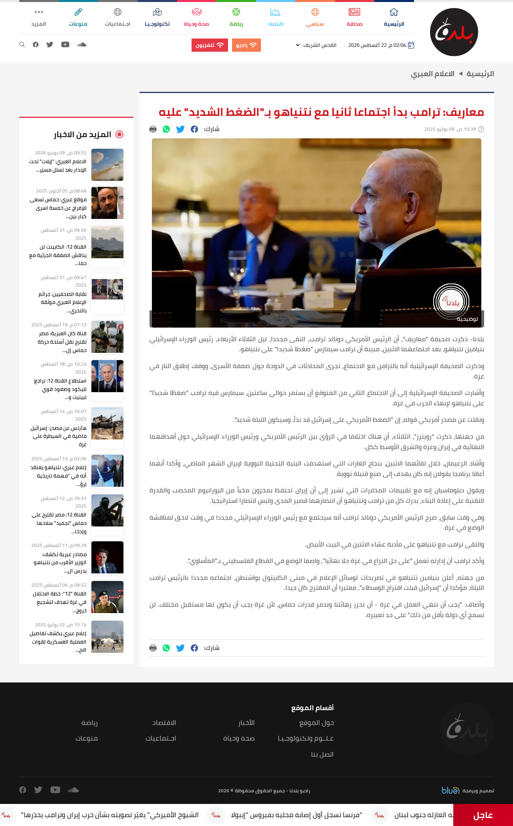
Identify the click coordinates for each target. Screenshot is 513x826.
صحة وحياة (239, 738)
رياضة (89, 722)
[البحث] (22, 44)
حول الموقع (316, 722)
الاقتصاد (164, 722)
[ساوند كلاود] (81, 44)
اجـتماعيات (160, 738)
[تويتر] (49, 44)
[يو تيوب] (65, 44)
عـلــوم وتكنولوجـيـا (306, 738)
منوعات (86, 738)
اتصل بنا (322, 754)
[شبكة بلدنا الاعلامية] (454, 32)
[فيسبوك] (35, 44)
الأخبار (246, 722)
